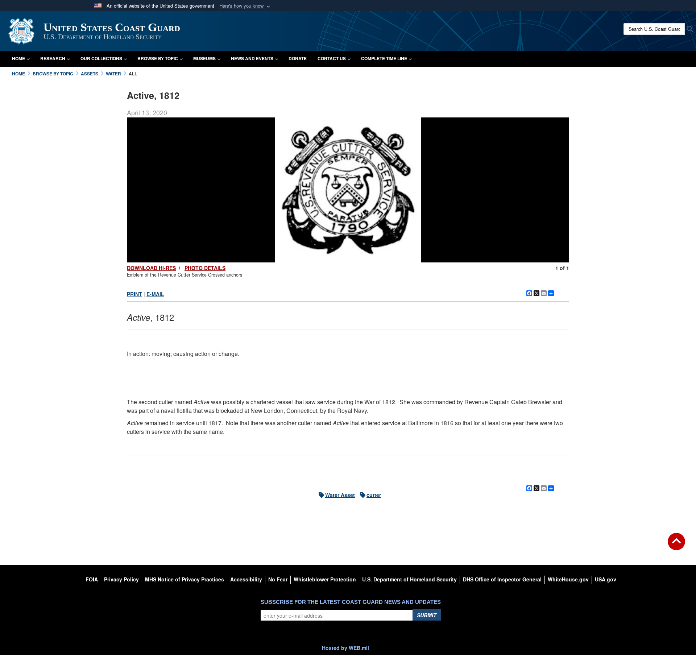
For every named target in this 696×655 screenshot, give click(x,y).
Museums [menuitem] (204, 58)
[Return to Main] (676, 546)
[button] (245, 6)
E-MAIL (155, 294)
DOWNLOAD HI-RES (151, 267)
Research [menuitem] (52, 58)
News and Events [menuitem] (252, 58)
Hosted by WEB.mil (345, 647)
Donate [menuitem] (298, 58)
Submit (426, 615)
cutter (373, 494)
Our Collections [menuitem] (101, 58)
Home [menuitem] (18, 58)
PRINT (134, 294)
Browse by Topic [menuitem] (157, 58)
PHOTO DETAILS (205, 267)
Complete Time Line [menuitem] (384, 58)
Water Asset (340, 494)
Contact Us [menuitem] (332, 58)
